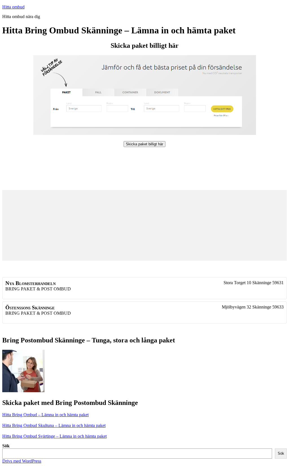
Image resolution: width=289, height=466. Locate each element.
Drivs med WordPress (21, 461)
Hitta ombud (13, 7)
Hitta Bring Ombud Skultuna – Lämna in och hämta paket (54, 425)
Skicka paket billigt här (144, 144)
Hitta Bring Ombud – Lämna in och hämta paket (45, 414)
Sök (6, 445)
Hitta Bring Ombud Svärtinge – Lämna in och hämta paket (54, 436)
